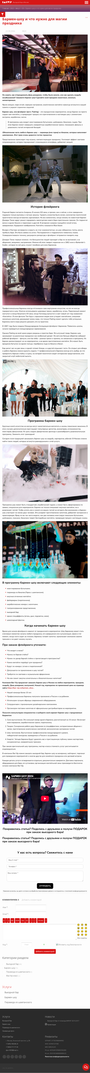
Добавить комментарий (31, 900)
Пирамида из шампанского (18, 972)
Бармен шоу (9, 968)
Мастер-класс (12, 975)
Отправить (45, 886)
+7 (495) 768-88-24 (12, 1044)
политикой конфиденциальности (76, 891)
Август (18, 8)
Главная (5, 8)
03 (23, 8)
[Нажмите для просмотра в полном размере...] (45, 63)
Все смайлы (82, 938)
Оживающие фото (8, 1031)
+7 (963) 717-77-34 (12, 1047)
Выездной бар (12, 964)
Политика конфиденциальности (57, 1057)
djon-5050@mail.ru (12, 1050)
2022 (12, 8)
